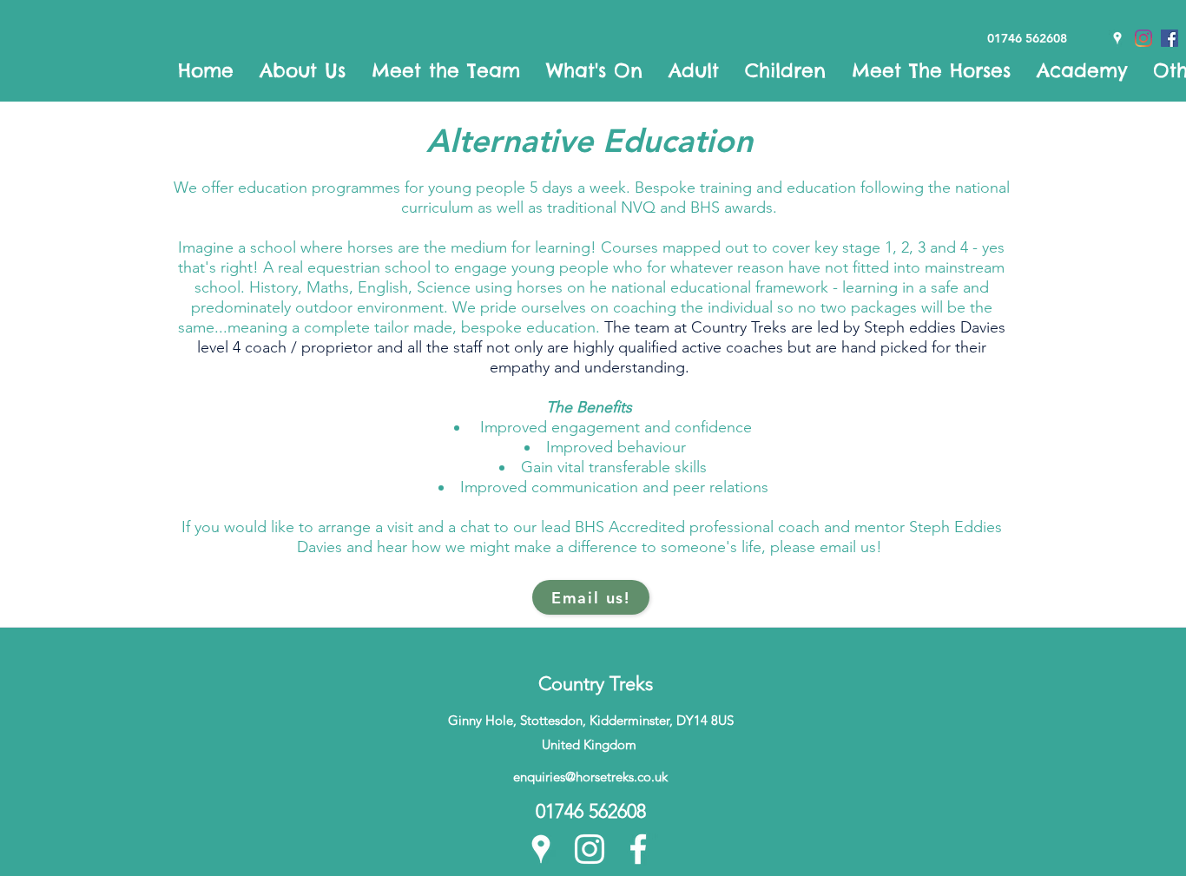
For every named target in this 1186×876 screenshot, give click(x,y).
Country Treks (595, 683)
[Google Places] (541, 849)
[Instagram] (589, 849)
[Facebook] (638, 849)
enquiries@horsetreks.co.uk (590, 776)
